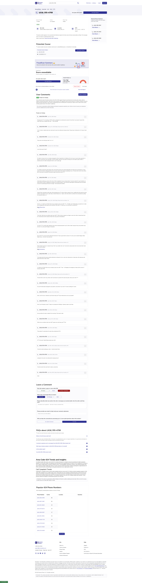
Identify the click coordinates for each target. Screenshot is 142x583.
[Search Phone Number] (78, 3)
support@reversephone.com (40, 548)
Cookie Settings (4, 581)
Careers (60, 551)
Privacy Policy (62, 549)
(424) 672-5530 (41, 527)
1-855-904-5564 (38, 546)
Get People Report (81, 50)
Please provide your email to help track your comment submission (53, 411)
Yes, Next (74, 421)
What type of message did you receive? (46, 394)
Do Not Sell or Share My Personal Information (93, 553)
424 (48, 9)
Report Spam (77, 86)
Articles (94, 3)
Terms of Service (62, 547)
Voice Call (41, 396)
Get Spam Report (95, 12)
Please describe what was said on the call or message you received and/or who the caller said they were (60, 401)
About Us (61, 545)
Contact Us (86, 547)
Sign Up (104, 3)
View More (62, 534)
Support (85, 545)
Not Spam (84, 86)
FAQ (85, 549)
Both (58, 396)
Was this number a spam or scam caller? (47, 388)
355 (51, 9)
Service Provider (39, 19)
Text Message (49, 396)
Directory (88, 3)
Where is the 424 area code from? (43, 436)
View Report (95, 27)
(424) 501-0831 (41, 516)
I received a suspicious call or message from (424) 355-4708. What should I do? (53, 443)
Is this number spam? (40, 449)
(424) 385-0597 (41, 512)
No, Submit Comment (49, 421)
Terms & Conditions (89, 568)
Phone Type (65, 19)
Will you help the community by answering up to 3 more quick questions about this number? (59, 418)
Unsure (53, 390)
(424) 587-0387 (41, 501)
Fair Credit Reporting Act (100, 565)
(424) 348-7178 (41, 519)
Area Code (44, 9)
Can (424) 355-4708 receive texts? (43, 452)
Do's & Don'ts (86, 551)
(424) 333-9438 (41, 530)
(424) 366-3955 (41, 497)
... (85, 117)
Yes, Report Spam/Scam (63, 390)
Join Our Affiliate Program (64, 553)
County (51, 19)
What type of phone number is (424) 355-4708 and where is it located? (51, 446)
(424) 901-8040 (41, 505)
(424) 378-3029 (41, 523)
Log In (99, 3)
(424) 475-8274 (41, 508)
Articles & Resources (63, 555)
